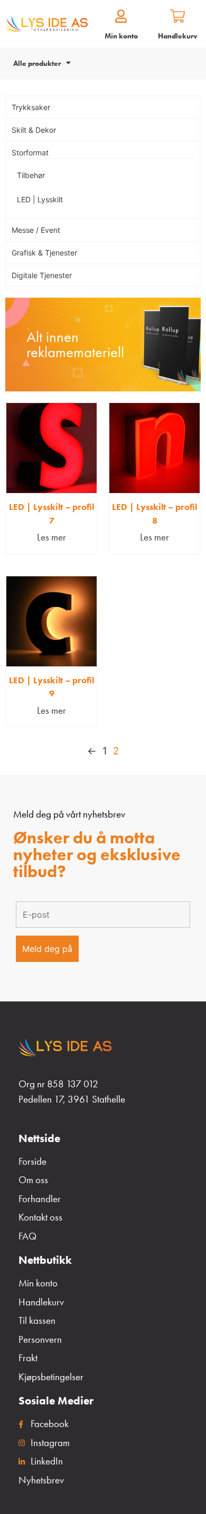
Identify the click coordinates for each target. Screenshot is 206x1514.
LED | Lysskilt (40, 199)
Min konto (121, 36)
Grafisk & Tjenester (44, 252)
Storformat (30, 152)
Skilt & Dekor (34, 129)
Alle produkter (37, 63)
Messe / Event (36, 229)
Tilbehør (31, 175)
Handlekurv (178, 36)
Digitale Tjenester (42, 275)
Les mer (51, 537)
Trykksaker (31, 107)
